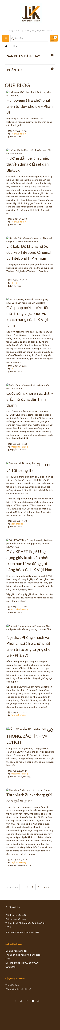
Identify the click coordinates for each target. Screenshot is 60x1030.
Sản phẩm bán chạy (23, 56)
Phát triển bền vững (19, 447)
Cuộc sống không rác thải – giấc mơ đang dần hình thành (29, 399)
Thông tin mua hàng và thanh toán (22, 954)
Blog (15, 46)
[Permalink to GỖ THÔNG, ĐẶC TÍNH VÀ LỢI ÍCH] (26, 729)
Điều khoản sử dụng (15, 919)
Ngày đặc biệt (17, 524)
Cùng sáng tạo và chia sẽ (18, 989)
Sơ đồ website (12, 907)
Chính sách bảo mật (15, 915)
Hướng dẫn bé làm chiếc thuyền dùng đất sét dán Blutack (27, 164)
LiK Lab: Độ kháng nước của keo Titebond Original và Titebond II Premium (28, 252)
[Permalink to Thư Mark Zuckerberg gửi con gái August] (28, 790)
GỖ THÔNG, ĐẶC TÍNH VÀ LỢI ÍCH (29, 736)
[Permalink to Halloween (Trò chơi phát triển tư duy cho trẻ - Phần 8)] (30, 94)
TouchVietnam (26, 932)
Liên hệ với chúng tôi (16, 951)
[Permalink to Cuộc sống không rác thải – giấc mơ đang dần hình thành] (30, 386)
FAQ (7, 958)
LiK (12, 369)
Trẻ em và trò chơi (18, 134)
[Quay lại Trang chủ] (6, 46)
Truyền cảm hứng (18, 863)
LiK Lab (14, 283)
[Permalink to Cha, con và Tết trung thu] (20, 463)
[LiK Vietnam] (30, 13)
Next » (46, 887)
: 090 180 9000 (31, 962)
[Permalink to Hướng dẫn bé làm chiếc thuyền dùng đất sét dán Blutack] (30, 152)
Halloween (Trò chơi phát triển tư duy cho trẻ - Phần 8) (29, 106)
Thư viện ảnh (12, 985)
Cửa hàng (10, 966)
